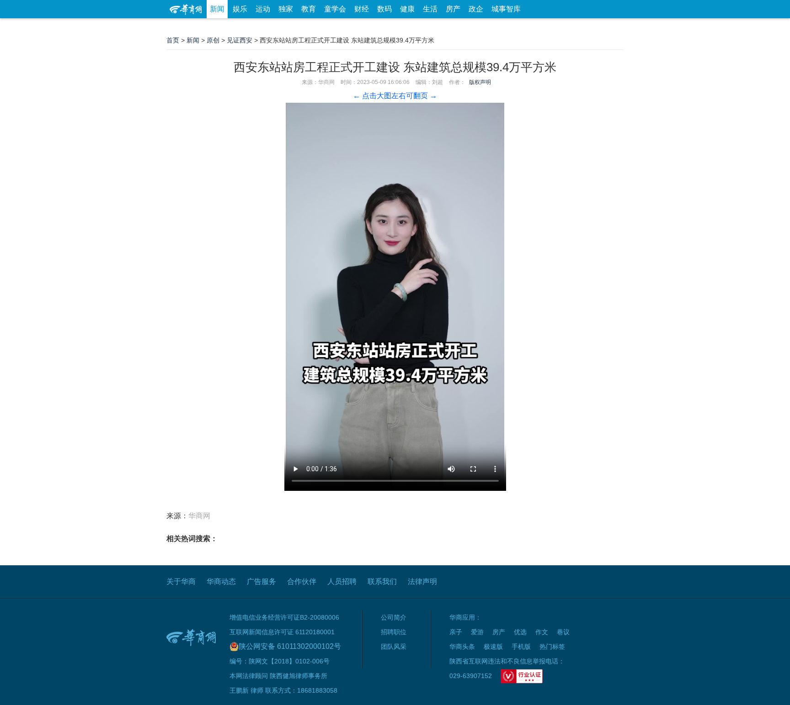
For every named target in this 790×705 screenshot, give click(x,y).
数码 (384, 9)
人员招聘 (342, 581)
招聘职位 (393, 632)
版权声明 (480, 82)
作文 (541, 632)
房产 (453, 9)
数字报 (541, 27)
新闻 (217, 9)
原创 (213, 40)
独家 (285, 9)
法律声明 (422, 581)
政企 (476, 9)
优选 (613, 27)
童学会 (335, 9)
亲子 (455, 632)
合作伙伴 (301, 581)
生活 (430, 9)
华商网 (326, 82)
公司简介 (393, 617)
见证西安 (239, 40)
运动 (263, 9)
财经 (361, 9)
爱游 (590, 27)
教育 (308, 9)
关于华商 (181, 581)
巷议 (563, 632)
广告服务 (261, 581)
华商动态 (221, 581)
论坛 (514, 27)
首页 (172, 40)
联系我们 (382, 581)
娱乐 (240, 9)
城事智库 (506, 9)
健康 (407, 9)
